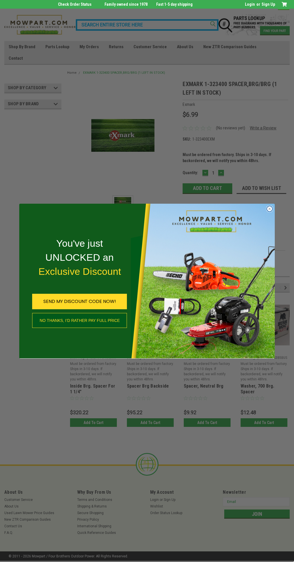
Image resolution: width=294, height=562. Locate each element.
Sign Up (268, 4)
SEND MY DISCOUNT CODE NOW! (79, 301)
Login (250, 4)
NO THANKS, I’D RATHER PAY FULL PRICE (80, 320)
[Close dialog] (269, 209)
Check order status (75, 4)
